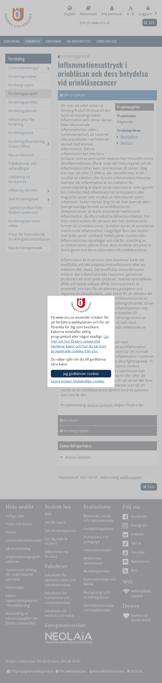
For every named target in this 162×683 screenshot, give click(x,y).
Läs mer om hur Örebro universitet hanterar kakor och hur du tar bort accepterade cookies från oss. (80, 343)
